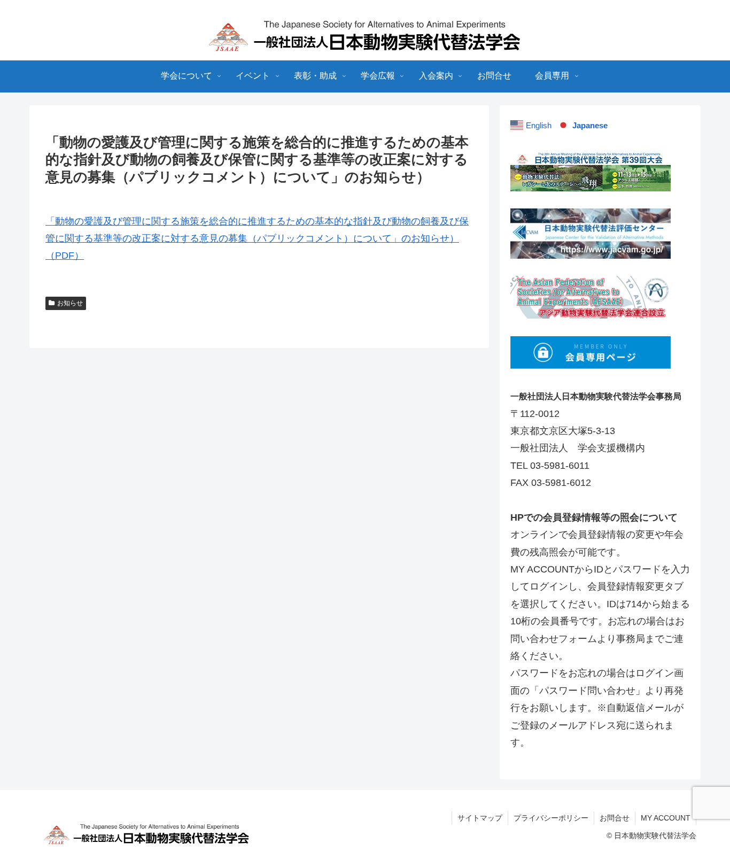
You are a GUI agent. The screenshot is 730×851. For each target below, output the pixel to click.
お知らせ (70, 303)
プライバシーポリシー (551, 818)
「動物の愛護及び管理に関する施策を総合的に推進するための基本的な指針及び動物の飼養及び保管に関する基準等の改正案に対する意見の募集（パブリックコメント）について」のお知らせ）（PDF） (257, 238)
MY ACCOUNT (665, 818)
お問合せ (615, 818)
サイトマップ (479, 818)
